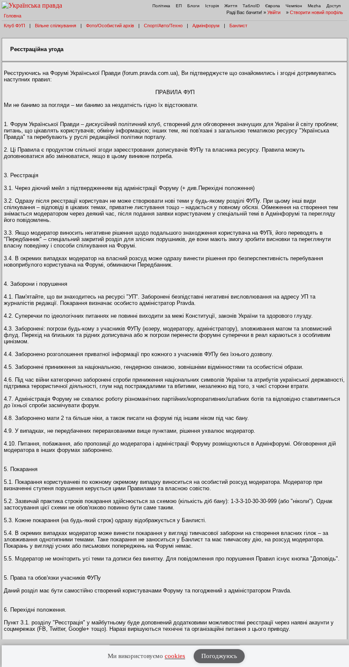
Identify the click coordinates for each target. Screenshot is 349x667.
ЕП (179, 5)
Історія (212, 5)
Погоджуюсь (219, 656)
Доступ (333, 5)
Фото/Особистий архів (110, 25)
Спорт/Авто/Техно (163, 25)
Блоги (193, 5)
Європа (272, 5)
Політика (161, 5)
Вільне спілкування (55, 25)
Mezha (314, 5)
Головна (12, 15)
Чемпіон (294, 5)
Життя (230, 5)
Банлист (238, 25)
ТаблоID (251, 5)
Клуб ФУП (14, 25)
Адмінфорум (206, 25)
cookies (175, 656)
